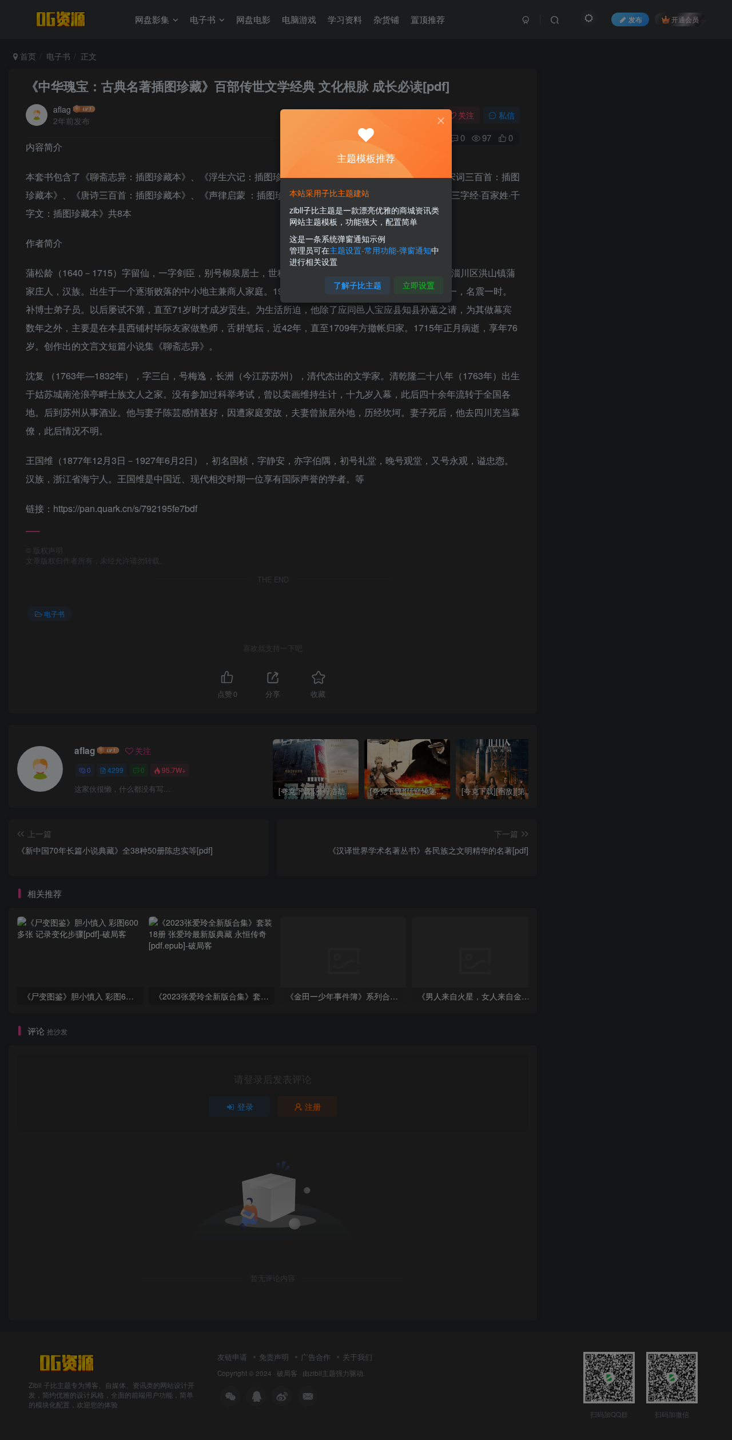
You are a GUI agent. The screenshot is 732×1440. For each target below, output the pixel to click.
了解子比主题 (357, 285)
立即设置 (419, 285)
